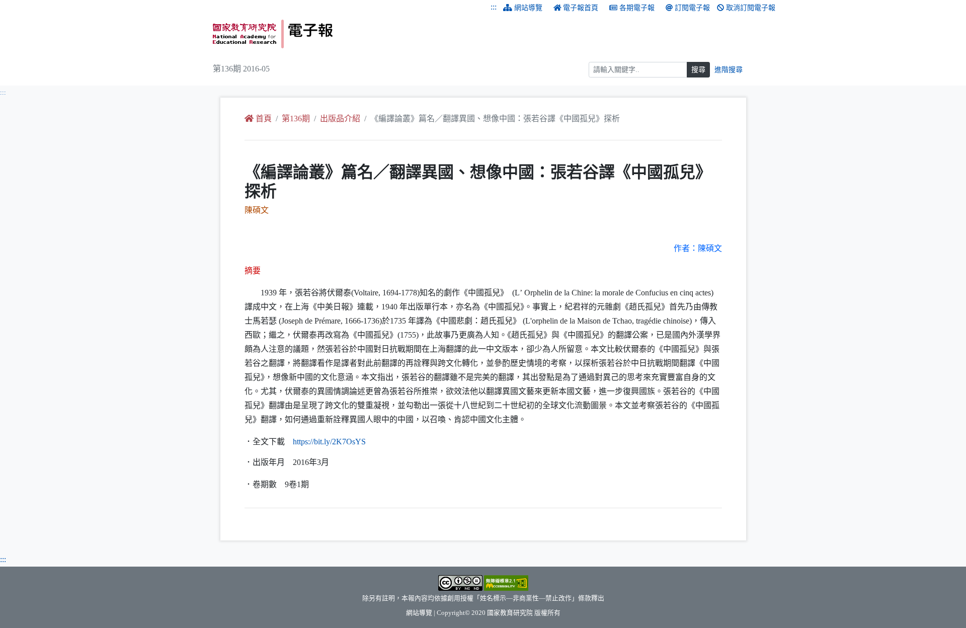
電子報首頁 (580, 8)
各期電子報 (637, 8)
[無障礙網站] (506, 582)
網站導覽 (528, 8)
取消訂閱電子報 (750, 8)
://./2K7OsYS (329, 441)
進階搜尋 (728, 69)
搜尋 (698, 69)
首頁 (264, 118)
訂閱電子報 (692, 8)
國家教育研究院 (510, 612)
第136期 (296, 118)
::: (494, 7)
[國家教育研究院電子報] (344, 34)
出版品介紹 (340, 118)
